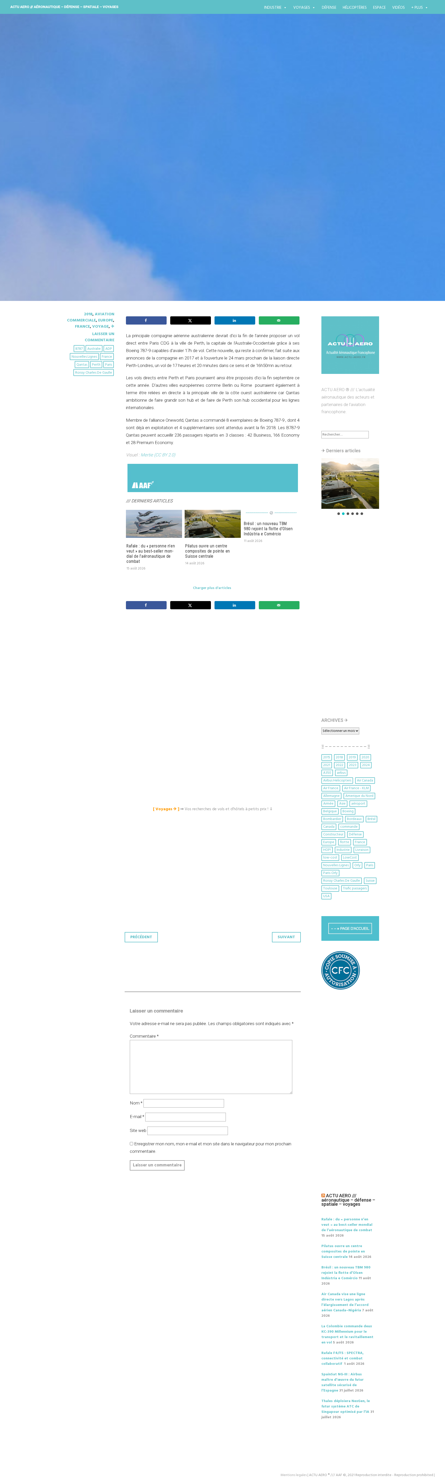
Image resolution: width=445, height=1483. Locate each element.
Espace (379, 8)
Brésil (371, 819)
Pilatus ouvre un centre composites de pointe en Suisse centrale (207, 551)
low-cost (330, 858)
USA (326, 896)
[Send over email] (279, 320)
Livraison (362, 850)
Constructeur (333, 834)
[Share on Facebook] (146, 320)
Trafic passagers (355, 888)
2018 (88, 314)
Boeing (348, 811)
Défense (329, 8)
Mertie (147, 454)
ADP (108, 349)
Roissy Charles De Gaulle (93, 373)
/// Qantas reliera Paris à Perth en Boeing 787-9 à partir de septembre (199, 156)
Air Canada (365, 781)
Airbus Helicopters (337, 781)
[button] (350, 483)
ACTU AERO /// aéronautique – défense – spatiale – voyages (64, 7)
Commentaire (144, 1036)
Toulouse (330, 888)
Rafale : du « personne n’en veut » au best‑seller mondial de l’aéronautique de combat (150, 554)
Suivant (286, 937)
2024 (366, 765)
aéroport (358, 804)
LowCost (350, 858)
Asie (342, 804)
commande (349, 827)
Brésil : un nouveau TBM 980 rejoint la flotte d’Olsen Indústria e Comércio (268, 528)
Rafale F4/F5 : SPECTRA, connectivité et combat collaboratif (342, 1358)
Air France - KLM (356, 788)
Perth (96, 365)
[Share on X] (190, 320)
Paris (108, 365)
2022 (339, 765)
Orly (357, 865)
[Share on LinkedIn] (235, 320)
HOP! (327, 850)
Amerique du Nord (359, 796)
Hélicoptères (355, 8)
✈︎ (112, 326)
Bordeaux (354, 819)
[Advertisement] (214, 671)
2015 (326, 757)
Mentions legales (293, 1475)
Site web (138, 1130)
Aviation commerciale (90, 317)
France (82, 326)
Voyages (301, 8)
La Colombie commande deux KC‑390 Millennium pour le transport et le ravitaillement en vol (347, 1334)
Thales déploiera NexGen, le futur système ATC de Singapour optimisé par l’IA (345, 1406)
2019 (352, 757)
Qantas (81, 365)
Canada (329, 827)
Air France (330, 788)
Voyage (100, 326)
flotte (344, 842)
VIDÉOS (398, 8)
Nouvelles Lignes (84, 357)
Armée (328, 804)
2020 (365, 757)
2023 (352, 765)
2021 (326, 765)
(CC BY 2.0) (164, 454)
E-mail (137, 1116)
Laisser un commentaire (99, 337)
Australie (94, 349)
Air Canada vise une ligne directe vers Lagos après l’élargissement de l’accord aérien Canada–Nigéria (345, 1302)
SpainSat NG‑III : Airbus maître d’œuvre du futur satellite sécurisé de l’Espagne (342, 1382)
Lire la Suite (85, 191)
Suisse (370, 881)
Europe (105, 320)
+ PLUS (417, 8)
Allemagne (331, 796)
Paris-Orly (330, 873)
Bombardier (332, 819)
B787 (79, 349)
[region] (350, 487)
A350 (327, 773)
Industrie (272, 8)
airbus (341, 773)
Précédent (141, 937)
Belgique (330, 811)
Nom (136, 1103)
